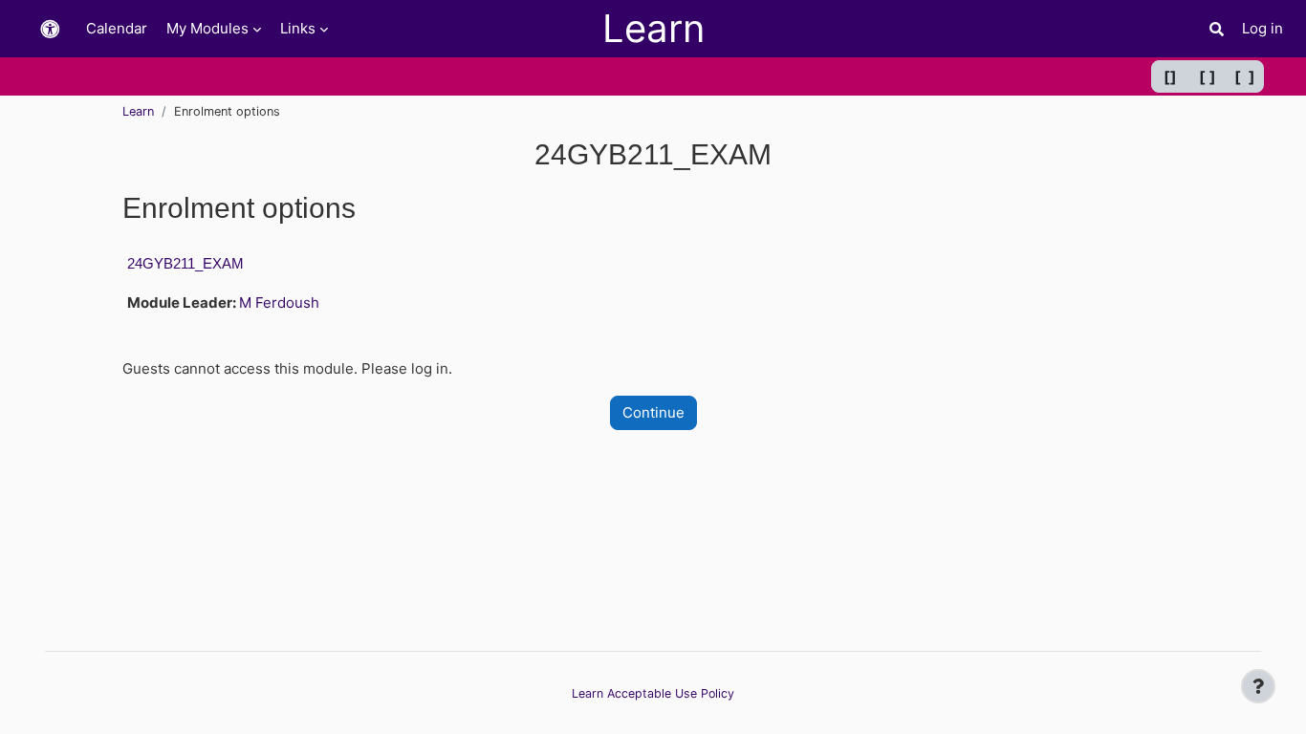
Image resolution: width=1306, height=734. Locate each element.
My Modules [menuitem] (207, 28)
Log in (1262, 28)
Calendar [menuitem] (116, 28)
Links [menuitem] (298, 28)
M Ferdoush (279, 302)
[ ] (1207, 76)
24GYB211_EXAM (185, 263)
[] (1170, 76)
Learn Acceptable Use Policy (653, 693)
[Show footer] (1258, 686)
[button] (49, 29)
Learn (138, 111)
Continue (653, 412)
